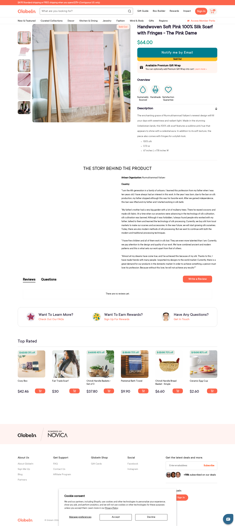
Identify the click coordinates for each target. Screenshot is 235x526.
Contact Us (59, 469)
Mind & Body (137, 21)
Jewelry (107, 21)
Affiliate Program (62, 474)
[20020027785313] (178, 391)
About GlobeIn (25, 464)
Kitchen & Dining (88, 21)
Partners (22, 480)
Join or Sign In (177, 497)
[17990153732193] (40, 391)
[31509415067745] (212, 391)
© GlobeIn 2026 (51, 520)
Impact (187, 11)
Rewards (174, 11)
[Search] (129, 11)
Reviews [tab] (29, 280)
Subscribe (209, 465)
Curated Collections (51, 21)
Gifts (151, 21)
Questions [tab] (48, 280)
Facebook (132, 464)
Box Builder (159, 11)
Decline (151, 517)
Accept (116, 517)
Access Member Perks (203, 21)
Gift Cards (96, 464)
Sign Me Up (24, 469)
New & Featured (26, 21)
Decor (71, 21)
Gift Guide (142, 11)
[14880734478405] (109, 391)
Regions (163, 21)
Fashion (120, 21)
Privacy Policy (111, 508)
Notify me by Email (177, 53)
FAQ (55, 464)
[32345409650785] (143, 391)
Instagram (132, 469)
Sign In (201, 11)
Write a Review (197, 279)
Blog (20, 474)
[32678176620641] (74, 391)
